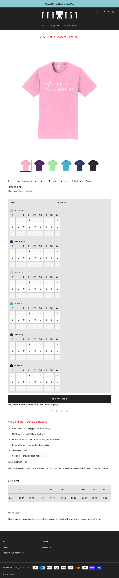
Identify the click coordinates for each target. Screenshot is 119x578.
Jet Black (17, 365)
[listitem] (59, 3)
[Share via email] (67, 410)
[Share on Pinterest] (62, 410)
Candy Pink (18, 210)
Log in (96, 12)
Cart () (109, 12)
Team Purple (19, 241)
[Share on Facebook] (51, 410)
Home (43, 26)
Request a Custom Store (64, 26)
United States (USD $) (14, 568)
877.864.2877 (47, 547)
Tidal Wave (18, 303)
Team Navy (18, 334)
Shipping (11, 191)
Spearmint (18, 272)
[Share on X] (57, 410)
